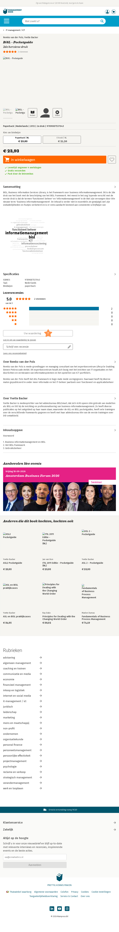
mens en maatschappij (16, 723)
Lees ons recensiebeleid (14, 353)
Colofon (64, 892)
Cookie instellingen (101, 892)
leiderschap (9, 712)
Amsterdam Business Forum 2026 (33, 476)
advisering (9, 657)
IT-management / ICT (15, 30)
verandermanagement (16, 782)
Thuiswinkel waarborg (20, 892)
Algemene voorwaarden (46, 892)
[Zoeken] (102, 21)
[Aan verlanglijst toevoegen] (112, 159)
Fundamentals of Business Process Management (96, 618)
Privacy (74, 892)
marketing (9, 717)
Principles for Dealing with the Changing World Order (58, 618)
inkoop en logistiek (13, 690)
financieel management (17, 684)
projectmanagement (14, 761)
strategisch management (17, 777)
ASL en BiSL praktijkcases (17, 616)
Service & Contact (69, 896)
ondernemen (10, 733)
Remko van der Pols (13, 37)
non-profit (9, 728)
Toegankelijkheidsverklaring (43, 896)
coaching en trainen (14, 668)
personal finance (12, 744)
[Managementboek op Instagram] (67, 908)
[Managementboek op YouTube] (59, 908)
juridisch (8, 706)
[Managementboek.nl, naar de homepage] (12, 13)
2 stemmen (23, 52)
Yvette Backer (31, 37)
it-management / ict (14, 701)
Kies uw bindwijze (12, 132)
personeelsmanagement (17, 750)
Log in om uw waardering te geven (19, 340)
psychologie (10, 766)
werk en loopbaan (13, 788)
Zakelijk (8, 829)
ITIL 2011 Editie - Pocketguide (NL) (58, 564)
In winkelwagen (23, 160)
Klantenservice (13, 822)
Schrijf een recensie (17, 346)
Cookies (85, 892)
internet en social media (17, 695)
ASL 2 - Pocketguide (92, 563)
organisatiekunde (13, 739)
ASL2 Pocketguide (12, 563)
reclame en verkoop (14, 772)
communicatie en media (17, 673)
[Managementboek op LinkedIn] (52, 908)
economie (8, 679)
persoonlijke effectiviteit (16, 755)
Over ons (85, 896)
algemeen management (17, 663)
